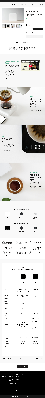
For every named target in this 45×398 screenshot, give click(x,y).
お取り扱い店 (11, 379)
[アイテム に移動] (4, 26)
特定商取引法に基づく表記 (27, 396)
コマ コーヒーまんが (12, 383)
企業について (4, 376)
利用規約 (12, 396)
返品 (15, 396)
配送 (17, 396)
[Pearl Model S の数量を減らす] (27, 29)
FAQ (10, 380)
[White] (29, 25)
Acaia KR (17, 379)
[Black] (26, 25)
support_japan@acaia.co (30, 358)
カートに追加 (22, 366)
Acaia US (17, 376)
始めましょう (11, 376)
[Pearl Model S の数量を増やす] (31, 29)
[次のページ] (22, 16)
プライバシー (20, 396)
